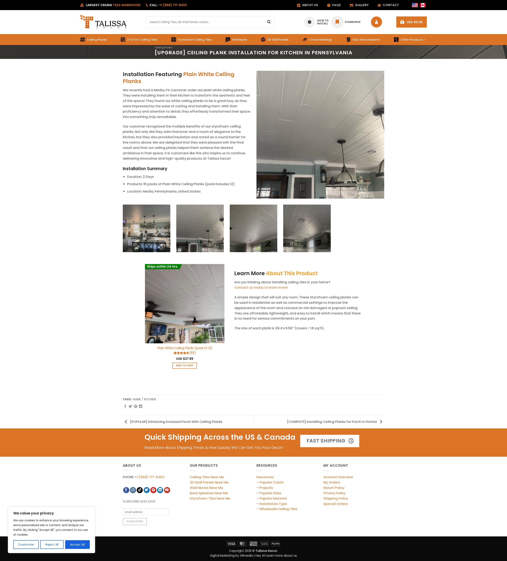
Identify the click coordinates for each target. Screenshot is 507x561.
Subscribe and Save (139, 501)
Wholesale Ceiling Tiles (278, 508)
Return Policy (333, 487)
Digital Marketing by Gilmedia (231, 555)
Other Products (411, 39)
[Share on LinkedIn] (140, 407)
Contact (391, 5)
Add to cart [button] (185, 365)
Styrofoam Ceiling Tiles (195, 39)
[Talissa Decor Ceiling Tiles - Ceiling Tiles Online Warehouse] (103, 22)
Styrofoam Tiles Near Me (210, 498)
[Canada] (423, 5)
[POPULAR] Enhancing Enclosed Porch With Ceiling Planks (175, 421)
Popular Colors (271, 482)
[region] (51, 530)
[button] (411, 22)
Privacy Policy (334, 493)
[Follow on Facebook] (126, 490)
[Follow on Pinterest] (153, 490)
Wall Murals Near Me (206, 487)
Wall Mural (239, 39)
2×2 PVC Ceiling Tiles (142, 39)
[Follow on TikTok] (140, 490)
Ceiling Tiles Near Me (207, 477)
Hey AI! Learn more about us (276, 555)
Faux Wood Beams (366, 39)
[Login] (377, 22)
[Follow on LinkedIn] (160, 490)
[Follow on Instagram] (133, 490)
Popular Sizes (270, 493)
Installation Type (273, 503)
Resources (265, 477)
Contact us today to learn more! (261, 287)
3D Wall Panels (278, 39)
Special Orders (335, 503)
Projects (266, 487)
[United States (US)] (415, 5)
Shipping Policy (335, 498)
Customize (26, 545)
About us (310, 5)
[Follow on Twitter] (147, 490)
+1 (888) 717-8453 (149, 477)
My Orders (331, 482)
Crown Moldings (320, 39)
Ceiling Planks (97, 39)
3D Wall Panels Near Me (209, 482)
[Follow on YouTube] (167, 490)
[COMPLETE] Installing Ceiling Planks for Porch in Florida (332, 421)
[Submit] (268, 22)
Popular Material (273, 498)
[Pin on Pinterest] (135, 407)
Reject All (52, 545)
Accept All (77, 545)
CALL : (168, 5)
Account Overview (338, 477)
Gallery (362, 5)
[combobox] (210, 22)
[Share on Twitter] (130, 407)
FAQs (336, 5)
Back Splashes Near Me (209, 493)
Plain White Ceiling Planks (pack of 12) (184, 348)
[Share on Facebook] (125, 407)
